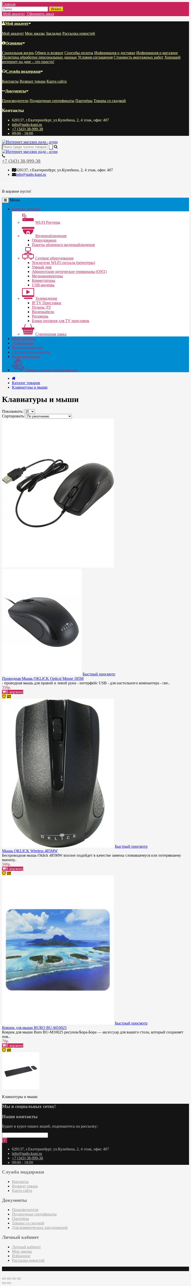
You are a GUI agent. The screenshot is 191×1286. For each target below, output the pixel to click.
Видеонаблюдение (51, 236)
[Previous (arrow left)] (4, 1283)
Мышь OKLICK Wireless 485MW (30, 851)
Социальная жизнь (18, 53)
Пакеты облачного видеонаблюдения (63, 245)
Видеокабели (43, 312)
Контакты (10, 81)
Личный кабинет (26, 1247)
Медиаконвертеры (47, 276)
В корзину (14, 692)
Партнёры (84, 101)
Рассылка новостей (78, 33)
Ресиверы (40, 316)
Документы (15, 91)
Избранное (21, 1256)
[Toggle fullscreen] (14, 1278)
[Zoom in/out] (19, 1278)
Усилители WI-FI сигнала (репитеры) (63, 262)
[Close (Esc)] (4, 1278)
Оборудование (44, 240)
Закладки (53, 33)
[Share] (9, 1278)
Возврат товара (33, 81)
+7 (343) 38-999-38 (27, 129)
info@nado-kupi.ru (27, 124)
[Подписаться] (4, 1140)
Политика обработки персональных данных (39, 57)
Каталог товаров (26, 209)
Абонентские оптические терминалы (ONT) (69, 271)
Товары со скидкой (110, 101)
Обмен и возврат (49, 53)
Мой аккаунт (17, 23)
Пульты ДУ (41, 307)
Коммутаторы (43, 280)
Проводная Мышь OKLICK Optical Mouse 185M (43, 678)
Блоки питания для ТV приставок (60, 321)
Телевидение (46, 298)
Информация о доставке (114, 53)
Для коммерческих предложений (40, 1227)
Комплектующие (26, 356)
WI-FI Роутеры (47, 222)
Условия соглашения (95, 57)
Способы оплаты (78, 53)
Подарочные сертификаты (52, 101)
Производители (15, 101)
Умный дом (41, 267)
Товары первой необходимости (51, 370)
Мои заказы (35, 33)
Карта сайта (57, 81)
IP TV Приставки (46, 303)
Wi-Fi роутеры (24, 338)
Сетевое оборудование (54, 258)
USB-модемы (43, 285)
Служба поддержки (23, 71)
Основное (14, 43)
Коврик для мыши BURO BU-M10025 (34, 1028)
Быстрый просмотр (99, 674)
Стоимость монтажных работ (138, 57)
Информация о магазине (157, 53)
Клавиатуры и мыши (30, 387)
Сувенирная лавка (50, 334)
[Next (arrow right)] (9, 1283)
